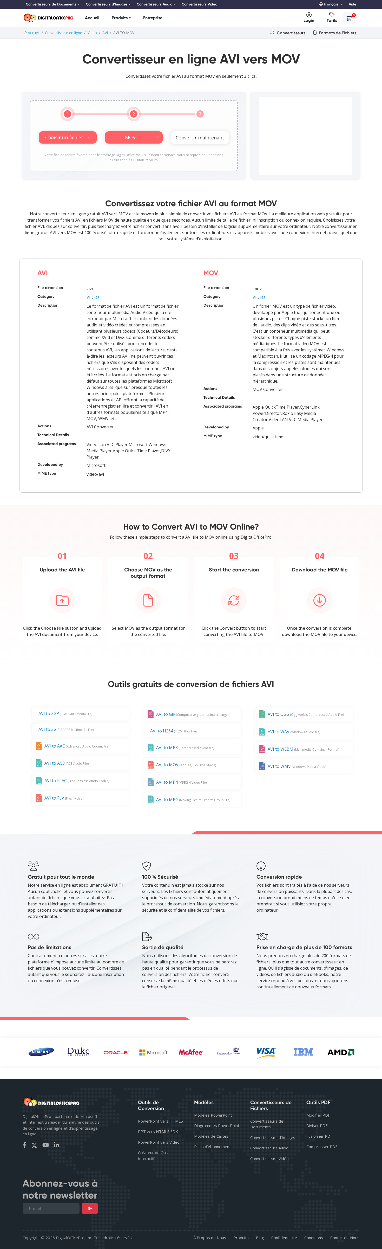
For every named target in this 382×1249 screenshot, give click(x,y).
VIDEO (93, 297)
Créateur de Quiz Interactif (153, 1155)
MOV (210, 273)
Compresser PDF (321, 1146)
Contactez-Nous (344, 1237)
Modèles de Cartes (211, 1136)
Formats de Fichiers (337, 32)
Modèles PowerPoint (213, 1115)
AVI (105, 32)
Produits (120, 17)
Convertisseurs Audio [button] (154, 4)
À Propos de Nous (209, 1237)
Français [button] (331, 4)
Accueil (92, 17)
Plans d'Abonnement (212, 1146)
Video (92, 32)
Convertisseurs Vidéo (269, 1158)
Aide (352, 4)
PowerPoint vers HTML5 (160, 1121)
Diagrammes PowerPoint (216, 1125)
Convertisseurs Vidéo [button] (199, 4)
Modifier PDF (318, 1115)
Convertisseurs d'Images (272, 1137)
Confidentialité (284, 1237)
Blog (260, 1237)
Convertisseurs (290, 32)
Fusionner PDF (319, 1136)
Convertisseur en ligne (63, 32)
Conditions (313, 1237)
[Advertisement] (305, 135)
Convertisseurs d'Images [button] (107, 4)
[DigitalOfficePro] (49, 18)
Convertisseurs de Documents (266, 1124)
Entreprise (152, 17)
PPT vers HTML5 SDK (158, 1131)
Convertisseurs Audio (269, 1147)
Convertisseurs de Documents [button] (51, 4)
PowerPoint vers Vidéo (159, 1142)
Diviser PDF (316, 1125)
